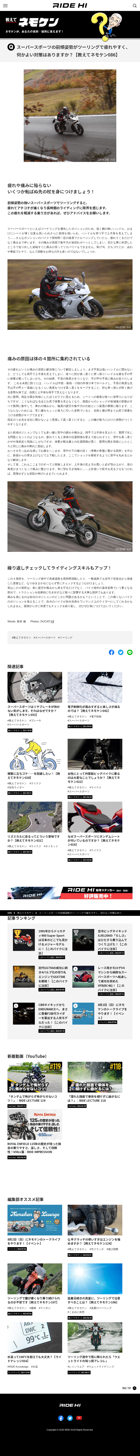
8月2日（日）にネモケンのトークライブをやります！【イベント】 (112, 1011)
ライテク (36, 783)
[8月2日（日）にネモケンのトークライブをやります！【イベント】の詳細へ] (83, 1014)
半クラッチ (97, 1249)
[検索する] (134, 5)
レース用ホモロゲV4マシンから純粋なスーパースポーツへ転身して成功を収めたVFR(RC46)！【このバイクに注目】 (112, 979)
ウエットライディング (101, 1366)
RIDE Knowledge (18, 1366)
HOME (9, 913)
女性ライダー (16, 787)
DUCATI (45, 621)
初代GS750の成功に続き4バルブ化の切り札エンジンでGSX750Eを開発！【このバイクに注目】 (53, 977)
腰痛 (33, 1308)
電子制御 (96, 716)
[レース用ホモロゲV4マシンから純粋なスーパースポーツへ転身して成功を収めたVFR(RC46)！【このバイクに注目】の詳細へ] (83, 977)
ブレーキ (36, 720)
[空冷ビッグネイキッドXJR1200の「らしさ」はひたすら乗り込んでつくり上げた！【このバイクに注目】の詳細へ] (83, 940)
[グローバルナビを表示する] (5, 5)
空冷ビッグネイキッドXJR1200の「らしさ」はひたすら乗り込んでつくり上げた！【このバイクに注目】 (112, 940)
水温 (35, 1366)
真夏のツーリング (101, 1308)
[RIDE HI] (70, 5)
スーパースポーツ (45, 637)
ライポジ (45, 1308)
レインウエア (76, 1366)
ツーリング (66, 637)
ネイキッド (51, 846)
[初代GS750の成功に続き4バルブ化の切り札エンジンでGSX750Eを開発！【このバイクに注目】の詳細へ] (24, 977)
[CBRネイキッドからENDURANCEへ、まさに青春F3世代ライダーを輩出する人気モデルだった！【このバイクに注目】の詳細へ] (24, 1014)
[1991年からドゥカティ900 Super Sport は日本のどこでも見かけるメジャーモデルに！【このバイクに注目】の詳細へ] (24, 940)
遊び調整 (113, 1249)
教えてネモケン (22, 637)
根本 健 (21, 621)
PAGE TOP (126, 1388)
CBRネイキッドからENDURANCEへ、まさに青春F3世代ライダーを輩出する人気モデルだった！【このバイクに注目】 (53, 1015)
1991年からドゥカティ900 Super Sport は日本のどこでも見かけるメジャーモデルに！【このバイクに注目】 (53, 942)
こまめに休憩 (76, 1312)
